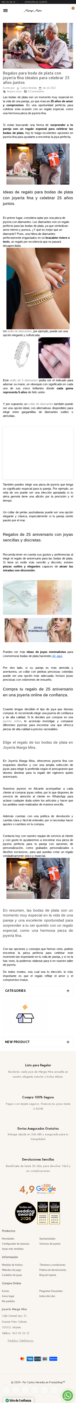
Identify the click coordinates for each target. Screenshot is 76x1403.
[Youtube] (44, 1390)
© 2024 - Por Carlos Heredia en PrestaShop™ (38, 1382)
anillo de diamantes (19, 331)
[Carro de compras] (71, 10)
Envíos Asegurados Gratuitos (38, 1128)
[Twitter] (15, 1390)
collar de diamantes (40, 404)
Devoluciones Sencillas (38, 1159)
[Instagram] (35, 1390)
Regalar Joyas (12, 91)
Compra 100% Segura (38, 1097)
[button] (58, 10)
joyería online (12, 721)
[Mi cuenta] (65, 10)
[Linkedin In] (54, 1390)
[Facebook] (6, 1390)
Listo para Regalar (38, 1065)
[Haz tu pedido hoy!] (25, 1016)
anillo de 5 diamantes (24, 380)
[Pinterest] (25, 1390)
